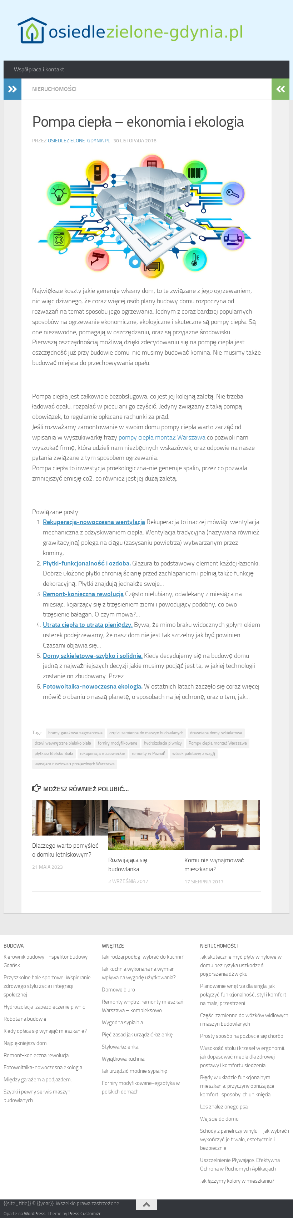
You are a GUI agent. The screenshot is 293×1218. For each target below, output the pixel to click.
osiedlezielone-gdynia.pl (79, 141)
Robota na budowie (25, 1019)
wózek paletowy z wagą (193, 753)
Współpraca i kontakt (39, 69)
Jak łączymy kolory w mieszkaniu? (237, 1181)
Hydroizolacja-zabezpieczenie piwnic (44, 1007)
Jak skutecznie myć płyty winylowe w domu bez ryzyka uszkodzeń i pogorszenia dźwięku (241, 965)
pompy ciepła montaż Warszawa (162, 437)
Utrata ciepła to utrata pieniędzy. (88, 625)
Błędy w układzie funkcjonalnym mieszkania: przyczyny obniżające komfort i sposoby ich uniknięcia (237, 1086)
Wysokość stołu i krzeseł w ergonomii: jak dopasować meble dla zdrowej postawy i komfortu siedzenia (242, 1057)
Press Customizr (84, 1213)
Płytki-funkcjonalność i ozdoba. (87, 563)
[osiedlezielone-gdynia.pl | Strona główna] (128, 30)
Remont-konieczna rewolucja (83, 594)
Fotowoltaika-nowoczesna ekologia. (93, 686)
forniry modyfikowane (117, 743)
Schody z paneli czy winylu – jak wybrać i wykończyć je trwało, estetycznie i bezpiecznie (244, 1139)
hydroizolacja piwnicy (163, 743)
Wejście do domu (219, 1119)
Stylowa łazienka (120, 1047)
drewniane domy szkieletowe (216, 732)
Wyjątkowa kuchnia (123, 1059)
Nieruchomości (54, 89)
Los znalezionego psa (224, 1106)
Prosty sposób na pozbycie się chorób (241, 1036)
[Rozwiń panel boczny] (12, 89)
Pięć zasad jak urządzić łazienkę (137, 1034)
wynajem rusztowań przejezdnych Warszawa (75, 763)
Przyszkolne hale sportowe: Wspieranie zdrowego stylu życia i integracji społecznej (47, 986)
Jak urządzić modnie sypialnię (134, 1071)
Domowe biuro (118, 989)
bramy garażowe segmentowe (75, 732)
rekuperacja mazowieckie (102, 753)
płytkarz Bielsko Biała (54, 753)
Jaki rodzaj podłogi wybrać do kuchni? (143, 957)
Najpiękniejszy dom (25, 1043)
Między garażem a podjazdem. (38, 1079)
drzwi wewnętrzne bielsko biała (63, 743)
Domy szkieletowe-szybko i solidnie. (93, 656)
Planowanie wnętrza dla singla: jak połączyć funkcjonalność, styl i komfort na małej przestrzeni (243, 994)
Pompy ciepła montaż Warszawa (218, 743)
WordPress (34, 1213)
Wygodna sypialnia (122, 1022)
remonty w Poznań (148, 753)
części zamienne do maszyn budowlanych (146, 732)
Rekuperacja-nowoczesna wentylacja (94, 522)
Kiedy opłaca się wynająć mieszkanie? (45, 1031)
